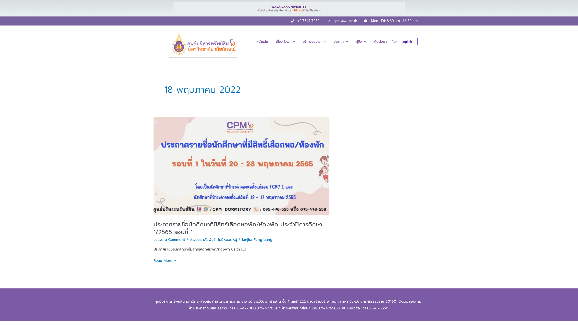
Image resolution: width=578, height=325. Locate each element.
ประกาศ (338, 41)
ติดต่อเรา (380, 41)
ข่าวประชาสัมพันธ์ (203, 239)
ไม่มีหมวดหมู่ (227, 239)
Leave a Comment (169, 239)
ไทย (394, 42)
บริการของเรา (312, 41)
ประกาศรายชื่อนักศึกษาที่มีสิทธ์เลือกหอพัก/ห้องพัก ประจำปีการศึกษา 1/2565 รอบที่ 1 (238, 228)
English (406, 42)
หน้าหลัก (262, 41)
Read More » (165, 260)
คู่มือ (359, 41)
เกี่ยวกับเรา (283, 41)
